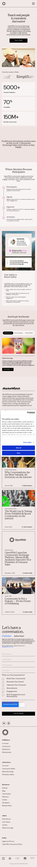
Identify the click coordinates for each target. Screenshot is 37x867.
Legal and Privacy (8, 841)
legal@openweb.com (7, 646)
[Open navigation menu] (32, 3)
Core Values (6, 822)
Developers (6, 803)
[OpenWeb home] (5, 735)
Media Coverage (7, 828)
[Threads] (8, 723)
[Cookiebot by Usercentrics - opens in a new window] (27, 413)
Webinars (5, 797)
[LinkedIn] (4, 723)
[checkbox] (18, 689)
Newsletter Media (8, 774)
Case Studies (6, 794)
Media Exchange (7, 771)
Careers (4, 825)
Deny (18, 453)
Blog (3, 791)
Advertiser (19, 636)
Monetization (6, 752)
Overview (5, 743)
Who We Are (6, 819)
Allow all (18, 448)
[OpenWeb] (8, 3)
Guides (4, 800)
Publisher (6, 636)
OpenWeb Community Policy (12, 844)
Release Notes (7, 805)
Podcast (4, 788)
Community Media (8, 768)
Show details (27, 442)
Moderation (6, 749)
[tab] (8, 333)
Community (6, 746)
